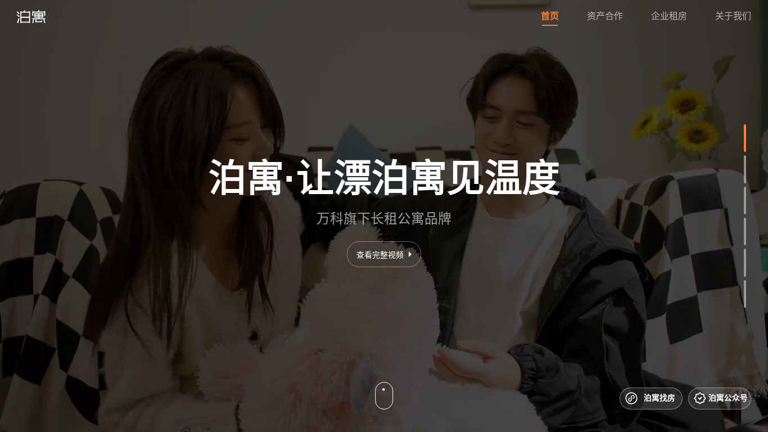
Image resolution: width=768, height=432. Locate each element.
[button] (745, 138)
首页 (550, 16)
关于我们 (733, 16)
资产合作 (605, 16)
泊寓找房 (659, 397)
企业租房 (669, 16)
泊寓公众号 (728, 397)
